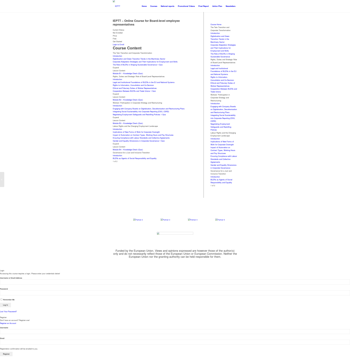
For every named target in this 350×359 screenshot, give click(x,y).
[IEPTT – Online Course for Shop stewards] (2, 179)
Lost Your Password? (8, 311)
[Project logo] (116, 6)
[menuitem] (144, 6)
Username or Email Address (11, 278)
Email (2, 338)
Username (4, 328)
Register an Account (8, 323)
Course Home (216, 24)
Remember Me (9, 300)
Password (4, 289)
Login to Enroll (118, 44)
